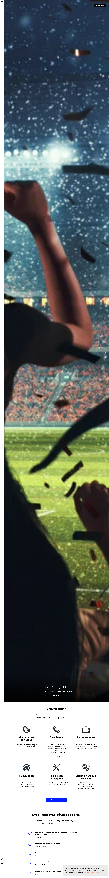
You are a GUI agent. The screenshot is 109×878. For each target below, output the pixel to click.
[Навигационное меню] (2, 2)
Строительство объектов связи (56, 814)
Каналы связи (26, 776)
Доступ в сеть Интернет (26, 738)
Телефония (56, 737)
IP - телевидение (86, 737)
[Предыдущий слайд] (7, 351)
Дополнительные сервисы (86, 777)
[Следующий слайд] (106, 351)
